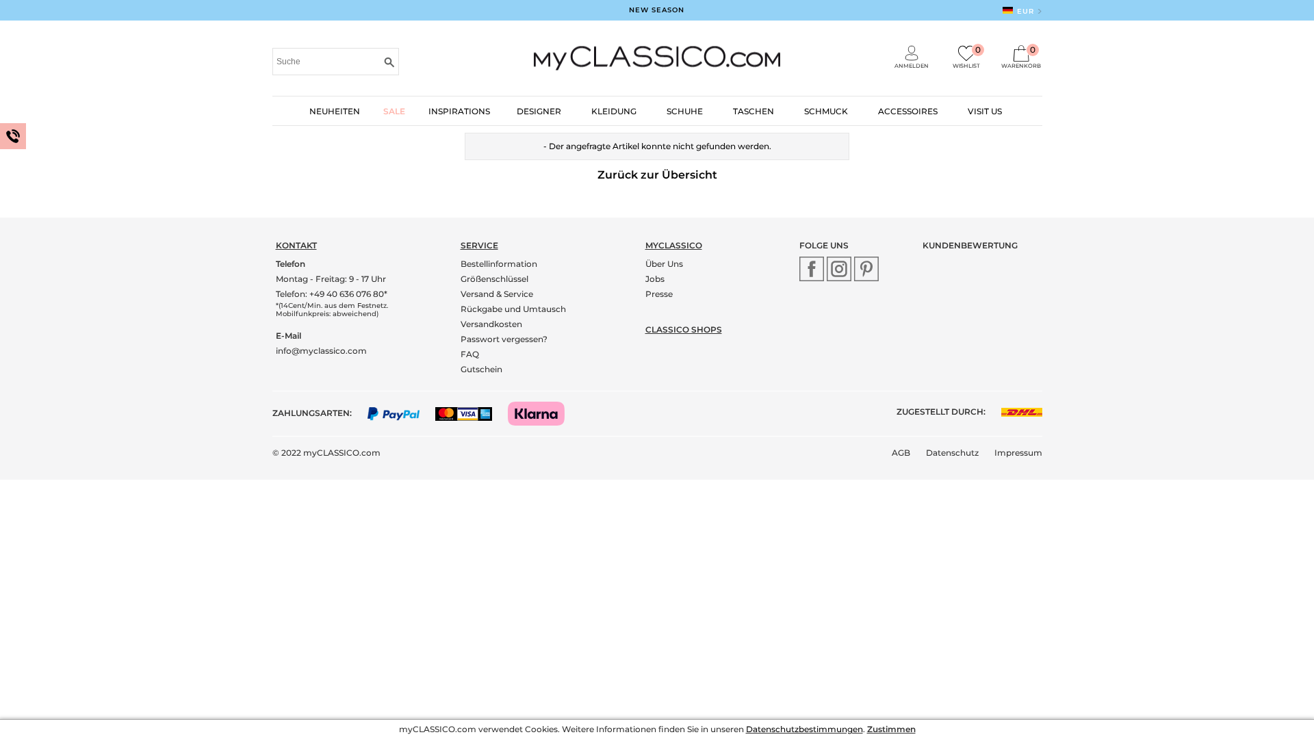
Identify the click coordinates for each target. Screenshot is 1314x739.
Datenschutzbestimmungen (804, 729)
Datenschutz (952, 453)
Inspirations (459, 111)
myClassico (673, 245)
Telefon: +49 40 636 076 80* (331, 294)
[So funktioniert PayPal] (401, 413)
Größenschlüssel (494, 279)
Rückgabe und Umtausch (513, 309)
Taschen (753, 111)
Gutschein (481, 369)
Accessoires (908, 111)
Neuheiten (334, 111)
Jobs (655, 279)
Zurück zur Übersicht (657, 174)
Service (479, 245)
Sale (394, 111)
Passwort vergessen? (504, 339)
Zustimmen (891, 729)
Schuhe (685, 111)
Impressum (1018, 453)
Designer (539, 111)
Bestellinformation (499, 264)
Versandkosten (491, 324)
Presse (659, 294)
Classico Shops (683, 329)
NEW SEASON (656, 9)
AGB (901, 453)
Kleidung (613, 111)
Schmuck (826, 111)
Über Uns (664, 264)
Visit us (985, 111)
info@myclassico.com (321, 351)
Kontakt (296, 245)
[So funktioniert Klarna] (543, 413)
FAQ (470, 354)
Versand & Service (497, 294)
